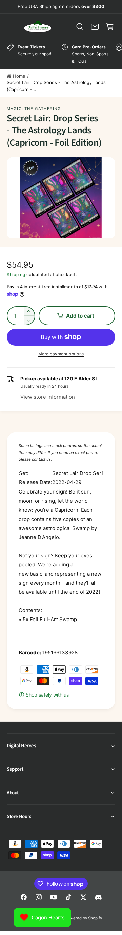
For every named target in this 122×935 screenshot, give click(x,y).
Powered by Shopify (83, 918)
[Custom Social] (98, 897)
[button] (10, 26)
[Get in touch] (94, 26)
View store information (47, 397)
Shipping (16, 274)
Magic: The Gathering (34, 108)
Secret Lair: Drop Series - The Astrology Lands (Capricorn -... (56, 86)
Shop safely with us (47, 695)
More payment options (61, 353)
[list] (61, 54)
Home (19, 76)
